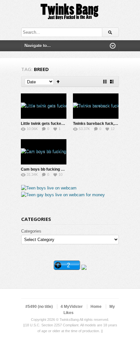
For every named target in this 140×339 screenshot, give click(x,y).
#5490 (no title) (39, 306)
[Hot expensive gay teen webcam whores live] (63, 194)
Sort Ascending (58, 81)
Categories (31, 231)
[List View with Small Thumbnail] (105, 81)
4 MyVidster (72, 306)
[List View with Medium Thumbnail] (111, 81)
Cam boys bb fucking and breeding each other (63, 169)
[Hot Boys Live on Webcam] (49, 188)
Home (96, 306)
